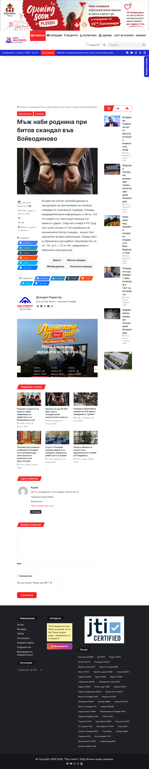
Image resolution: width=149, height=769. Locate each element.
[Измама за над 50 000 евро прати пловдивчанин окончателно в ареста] (57, 399)
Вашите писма (86, 667)
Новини (39, 35)
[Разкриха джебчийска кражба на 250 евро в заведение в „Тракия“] (85, 399)
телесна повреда (82, 266)
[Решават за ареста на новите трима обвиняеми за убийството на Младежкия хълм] (29, 399)
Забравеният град (109, 682)
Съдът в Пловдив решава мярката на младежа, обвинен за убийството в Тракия (56, 451)
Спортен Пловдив (88, 731)
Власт (83, 672)
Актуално (85, 657)
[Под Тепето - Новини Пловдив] (16, 40)
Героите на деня (102, 672)
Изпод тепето (114, 692)
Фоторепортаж (87, 741)
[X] (45, 306)
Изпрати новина (25, 642)
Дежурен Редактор (49, 297)
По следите (85, 726)
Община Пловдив (88, 716)
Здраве (107, 35)
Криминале (34, 107)
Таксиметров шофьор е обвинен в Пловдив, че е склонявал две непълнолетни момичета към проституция (28, 454)
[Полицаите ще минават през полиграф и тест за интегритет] (112, 272)
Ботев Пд (84, 662)
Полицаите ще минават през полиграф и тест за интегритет (127, 281)
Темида (122, 731)
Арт (101, 657)
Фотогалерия (103, 736)
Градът (84, 677)
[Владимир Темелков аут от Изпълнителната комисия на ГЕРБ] (112, 121)
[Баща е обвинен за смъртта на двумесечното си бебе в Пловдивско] (85, 437)
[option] (57, 348)
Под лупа (85, 721)
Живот (57, 334)
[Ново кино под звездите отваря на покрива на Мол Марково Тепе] (112, 220)
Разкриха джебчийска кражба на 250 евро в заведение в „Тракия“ (85, 411)
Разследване (104, 726)
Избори (120, 687)
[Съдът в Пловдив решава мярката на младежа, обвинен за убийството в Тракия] (57, 437)
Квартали (109, 697)
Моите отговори (87, 706)
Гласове (123, 672)
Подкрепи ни (24, 647)
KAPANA (141, 35)
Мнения (121, 701)
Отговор (36, 512)
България (102, 662)
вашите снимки (87, 746)
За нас (20, 624)
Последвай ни (60, 646)
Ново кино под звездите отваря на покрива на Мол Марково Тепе (89, 52)
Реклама (21, 629)
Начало (23, 107)
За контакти (23, 638)
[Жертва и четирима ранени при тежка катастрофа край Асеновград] (112, 169)
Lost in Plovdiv (124, 35)
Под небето (103, 721)
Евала (100, 677)
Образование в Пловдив (112, 711)
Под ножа (122, 721)
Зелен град (102, 687)
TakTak (20, 633)
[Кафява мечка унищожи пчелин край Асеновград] (112, 313)
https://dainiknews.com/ (42, 506)
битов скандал (77, 260)
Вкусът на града (108, 667)
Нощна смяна (87, 711)
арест (57, 260)
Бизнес (115, 657)
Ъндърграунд (107, 741)
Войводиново (56, 266)
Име (19, 563)
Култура (104, 701)
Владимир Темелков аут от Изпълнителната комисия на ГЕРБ (127, 133)
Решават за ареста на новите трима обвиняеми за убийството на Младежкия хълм (28, 414)
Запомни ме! (25, 576)
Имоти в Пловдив (88, 697)
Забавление (86, 682)
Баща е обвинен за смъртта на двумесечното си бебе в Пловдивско (85, 451)
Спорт (122, 726)
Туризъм (84, 736)
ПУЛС (107, 716)
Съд (107, 731)
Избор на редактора (89, 692)
